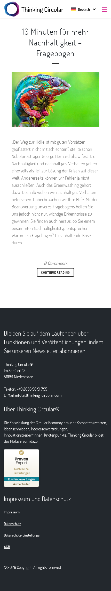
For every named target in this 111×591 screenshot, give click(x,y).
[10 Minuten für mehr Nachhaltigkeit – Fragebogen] (55, 99)
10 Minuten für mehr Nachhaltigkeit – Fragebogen (55, 42)
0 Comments (55, 263)
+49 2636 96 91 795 (32, 389)
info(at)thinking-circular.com (38, 395)
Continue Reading (55, 272)
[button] (80, 9)
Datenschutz (12, 523)
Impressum (12, 512)
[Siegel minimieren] (36, 452)
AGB (7, 546)
